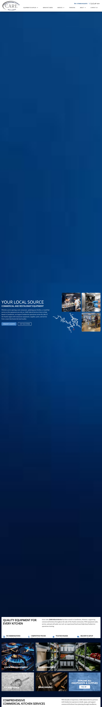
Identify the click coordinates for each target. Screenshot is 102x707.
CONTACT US (94, 7)
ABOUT (82, 7)
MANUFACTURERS (48, 7)
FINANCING (72, 7)
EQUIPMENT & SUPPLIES (29, 7)
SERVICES (59, 7)
